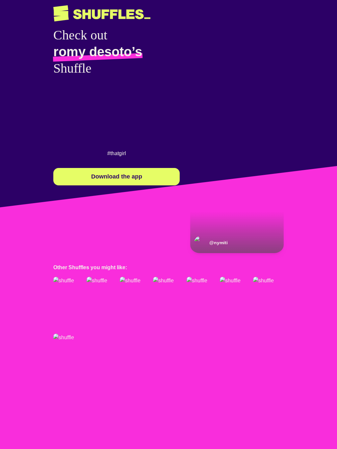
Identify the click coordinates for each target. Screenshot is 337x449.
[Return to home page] (101, 13)
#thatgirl (116, 153)
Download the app (116, 176)
